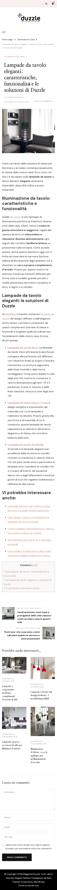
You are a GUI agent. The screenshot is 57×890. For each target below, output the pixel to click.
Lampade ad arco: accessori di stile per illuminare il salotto (12, 745)
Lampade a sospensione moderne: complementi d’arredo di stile (10, 693)
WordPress (39, 881)
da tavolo (15, 217)
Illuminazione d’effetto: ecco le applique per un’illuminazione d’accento (39, 755)
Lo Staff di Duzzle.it (14, 97)
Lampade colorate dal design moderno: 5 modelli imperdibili (41, 695)
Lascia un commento (43, 101)
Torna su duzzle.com (28, 885)
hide (34, 565)
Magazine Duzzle (31, 874)
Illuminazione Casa (14, 56)
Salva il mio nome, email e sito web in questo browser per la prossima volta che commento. (29, 846)
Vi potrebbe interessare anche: (22, 588)
